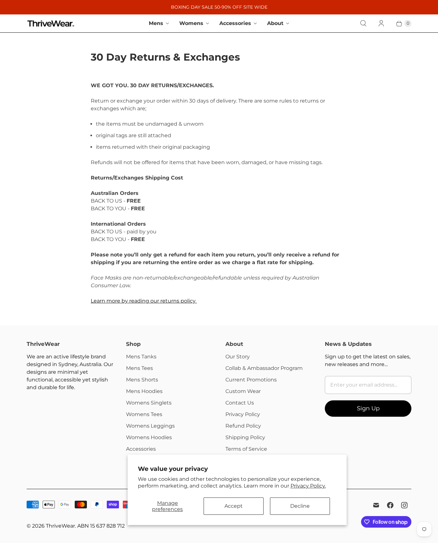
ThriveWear (60, 526)
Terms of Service (246, 449)
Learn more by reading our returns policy (144, 301)
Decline (300, 506)
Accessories (235, 23)
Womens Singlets (149, 403)
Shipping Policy (245, 437)
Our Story (237, 357)
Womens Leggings (150, 426)
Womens (191, 23)
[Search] (363, 23)
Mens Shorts (142, 380)
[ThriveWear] (51, 23)
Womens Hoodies (149, 437)
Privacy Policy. (308, 486)
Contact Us (239, 403)
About (275, 23)
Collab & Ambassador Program (264, 368)
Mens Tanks (141, 357)
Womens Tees (144, 414)
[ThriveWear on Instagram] (404, 505)
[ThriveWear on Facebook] (390, 505)
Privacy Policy (242, 414)
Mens (156, 23)
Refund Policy (243, 426)
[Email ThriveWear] (376, 505)
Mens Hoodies (144, 391)
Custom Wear (243, 391)
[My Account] (381, 23)
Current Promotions (251, 380)
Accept (233, 506)
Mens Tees (139, 368)
